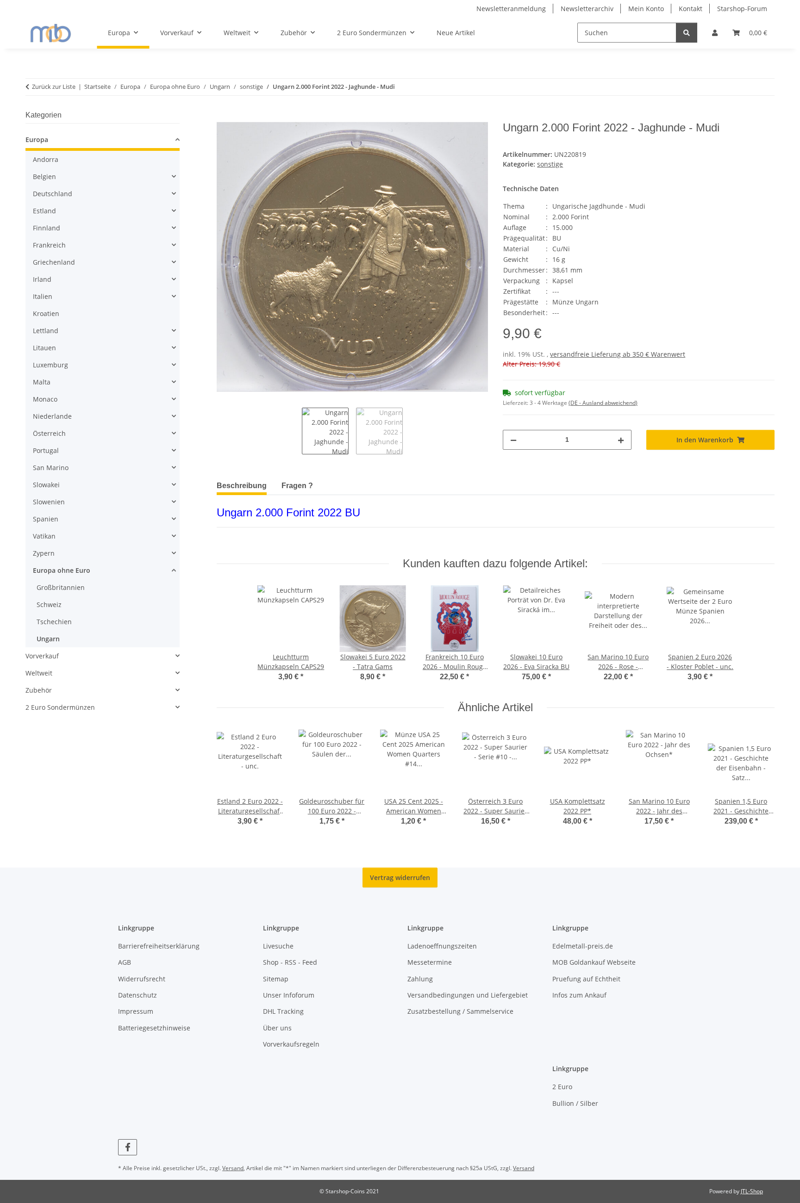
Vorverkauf (42, 655)
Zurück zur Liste (53, 86)
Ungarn (48, 638)
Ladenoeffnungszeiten (442, 946)
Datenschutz (137, 995)
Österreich (49, 433)
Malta (41, 382)
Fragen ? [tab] (297, 486)
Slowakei (46, 484)
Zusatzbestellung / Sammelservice (460, 1011)
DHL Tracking (283, 1011)
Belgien (44, 176)
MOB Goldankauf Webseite (594, 962)
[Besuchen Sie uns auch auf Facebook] (127, 1147)
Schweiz (49, 604)
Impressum (135, 1011)
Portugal (46, 450)
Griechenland (54, 262)
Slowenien (49, 501)
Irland (42, 279)
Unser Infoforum (288, 995)
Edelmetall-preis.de (582, 946)
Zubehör (38, 690)
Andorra (45, 159)
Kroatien (46, 313)
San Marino (51, 467)
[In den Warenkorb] (224, 116)
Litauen (44, 347)
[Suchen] (686, 33)
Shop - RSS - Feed (290, 962)
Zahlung (420, 978)
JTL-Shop (752, 1191)
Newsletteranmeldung (511, 8)
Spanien (45, 519)
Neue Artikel (456, 32)
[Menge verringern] (513, 439)
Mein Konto (646, 8)
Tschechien (54, 621)
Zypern (44, 553)
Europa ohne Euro (61, 570)
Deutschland (52, 193)
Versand (233, 1168)
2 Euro (562, 1086)
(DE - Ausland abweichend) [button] (603, 403)
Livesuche (278, 946)
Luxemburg (50, 364)
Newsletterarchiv (587, 8)
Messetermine (429, 962)
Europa (36, 139)
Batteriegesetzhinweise (154, 1027)
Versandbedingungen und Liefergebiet (467, 995)
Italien (42, 296)
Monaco (45, 399)
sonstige (550, 164)
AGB (124, 962)
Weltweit (38, 673)
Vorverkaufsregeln (291, 1044)
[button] (715, 33)
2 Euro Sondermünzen (60, 707)
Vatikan (44, 536)
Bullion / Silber (575, 1103)
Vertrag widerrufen (400, 877)
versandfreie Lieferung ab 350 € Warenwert (617, 354)
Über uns (277, 1027)
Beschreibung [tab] (242, 486)
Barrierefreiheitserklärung (159, 946)
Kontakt (690, 8)
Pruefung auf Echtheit (586, 978)
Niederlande (52, 416)
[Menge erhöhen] (621, 439)
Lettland (45, 330)
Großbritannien (61, 587)
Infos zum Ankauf (579, 995)
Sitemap (275, 978)
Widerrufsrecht (141, 978)
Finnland (46, 227)
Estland (44, 210)
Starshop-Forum (742, 8)
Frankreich (49, 245)
